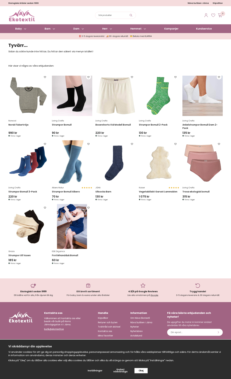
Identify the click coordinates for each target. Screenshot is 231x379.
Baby (18, 28)
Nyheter (134, 326)
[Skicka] (219, 332)
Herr (104, 28)
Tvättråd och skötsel (109, 326)
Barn (47, 28)
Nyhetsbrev (136, 331)
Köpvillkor (218, 3)
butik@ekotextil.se (54, 329)
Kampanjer (171, 28)
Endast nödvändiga (120, 370)
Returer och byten (107, 322)
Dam (76, 28)
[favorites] (213, 15)
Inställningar (95, 370)
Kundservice (204, 28)
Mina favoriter (105, 335)
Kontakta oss (105, 331)
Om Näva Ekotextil (140, 318)
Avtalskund (136, 335)
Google (154, 295)
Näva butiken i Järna (198, 3)
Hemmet (135, 28)
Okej (141, 370)
